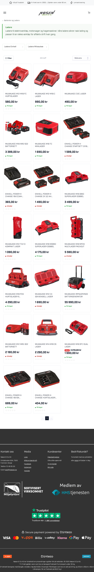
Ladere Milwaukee (35, 46)
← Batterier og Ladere (11, 20)
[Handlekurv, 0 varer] (89, 12)
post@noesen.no (11, 470)
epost (76, 461)
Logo (26, 457)
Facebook (27, 464)
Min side (50, 467)
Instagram (27, 467)
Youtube (27, 471)
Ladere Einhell (10, 46)
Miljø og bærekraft (30, 461)
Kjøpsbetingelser (53, 457)
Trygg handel (52, 464)
